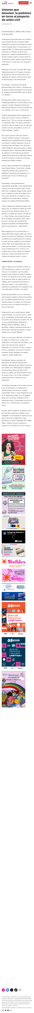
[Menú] (30, 3)
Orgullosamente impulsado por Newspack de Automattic (17, 1007)
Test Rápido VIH (23, 2)
